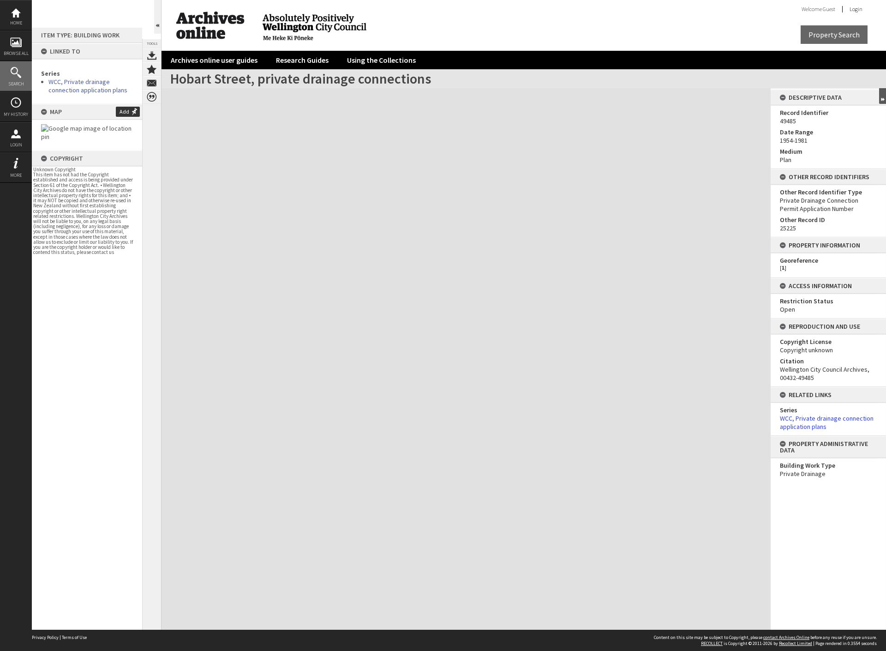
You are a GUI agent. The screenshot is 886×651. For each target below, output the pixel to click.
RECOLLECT (712, 643)
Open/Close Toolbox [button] (157, 17)
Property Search (834, 34)
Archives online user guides (214, 60)
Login (16, 145)
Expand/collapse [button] (882, 96)
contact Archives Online (786, 637)
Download (152, 55)
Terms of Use (74, 637)
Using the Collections (381, 60)
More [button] (16, 175)
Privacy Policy (45, 637)
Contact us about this (152, 83)
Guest (829, 9)
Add (124, 111)
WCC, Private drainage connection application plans (87, 86)
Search (16, 84)
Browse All (16, 53)
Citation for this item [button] (152, 97)
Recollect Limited (795, 643)
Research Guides (302, 60)
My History (16, 114)
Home (16, 23)
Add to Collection (152, 69)
